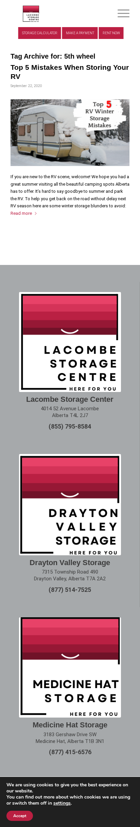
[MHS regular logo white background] (70, 667)
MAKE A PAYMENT (80, 33)
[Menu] (120, 13)
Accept (19, 816)
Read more (21, 213)
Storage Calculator (39, 33)
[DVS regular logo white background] (70, 504)
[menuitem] (120, 13)
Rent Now (111, 33)
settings (62, 803)
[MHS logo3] (58, 13)
